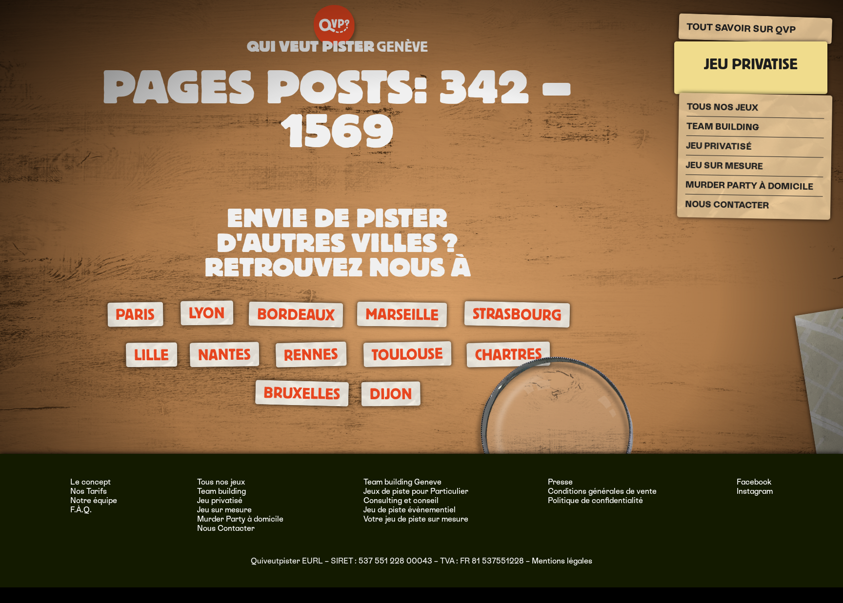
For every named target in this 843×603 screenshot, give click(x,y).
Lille (151, 355)
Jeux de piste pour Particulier (415, 491)
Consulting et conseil (401, 500)
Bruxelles (301, 394)
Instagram (755, 491)
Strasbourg (517, 315)
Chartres (508, 354)
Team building (722, 127)
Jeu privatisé (719, 146)
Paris (135, 315)
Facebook (754, 481)
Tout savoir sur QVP (742, 28)
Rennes (311, 354)
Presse (560, 481)
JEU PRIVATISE (751, 64)
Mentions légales (562, 560)
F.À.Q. (81, 509)
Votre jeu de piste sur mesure (415, 519)
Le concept (90, 481)
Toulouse (407, 354)
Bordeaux (296, 315)
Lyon (207, 313)
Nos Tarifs (88, 491)
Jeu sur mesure (724, 166)
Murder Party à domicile (749, 185)
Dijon (390, 394)
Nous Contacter (727, 205)
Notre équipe (93, 500)
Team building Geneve (402, 481)
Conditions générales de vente (602, 491)
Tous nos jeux (723, 107)
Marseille (402, 314)
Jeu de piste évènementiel (409, 509)
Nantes (224, 354)
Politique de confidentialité (595, 500)
